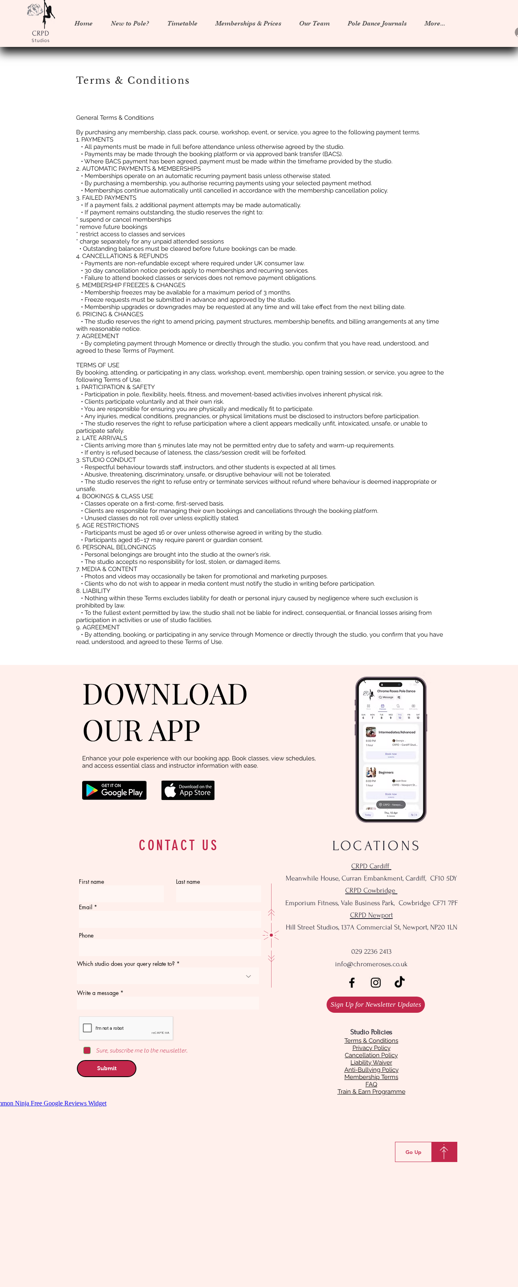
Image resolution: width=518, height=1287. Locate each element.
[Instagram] (375, 982)
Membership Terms (371, 1077)
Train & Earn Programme (371, 1091)
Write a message (98, 993)
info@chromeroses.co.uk (371, 964)
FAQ (371, 1084)
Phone (86, 935)
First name (91, 882)
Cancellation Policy (371, 1055)
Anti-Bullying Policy (371, 1069)
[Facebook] (352, 982)
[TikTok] (399, 982)
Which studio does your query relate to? (126, 964)
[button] (182, 23)
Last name (188, 882)
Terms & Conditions (371, 1040)
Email (85, 907)
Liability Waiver (371, 1062)
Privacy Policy (371, 1048)
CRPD (41, 33)
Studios (40, 40)
